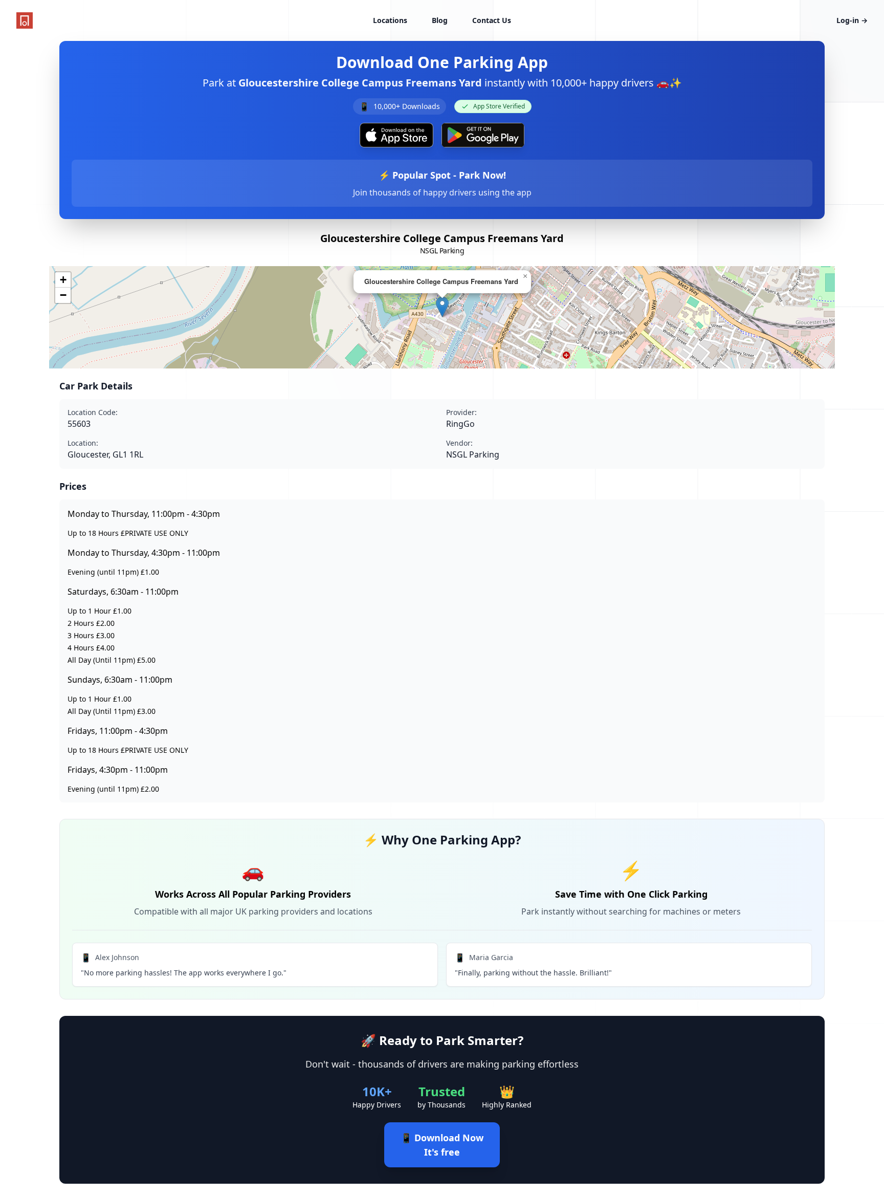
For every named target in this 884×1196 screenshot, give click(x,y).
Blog (440, 20)
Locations (390, 20)
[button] (442, 306)
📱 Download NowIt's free (442, 1145)
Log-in (852, 20)
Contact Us (491, 20)
